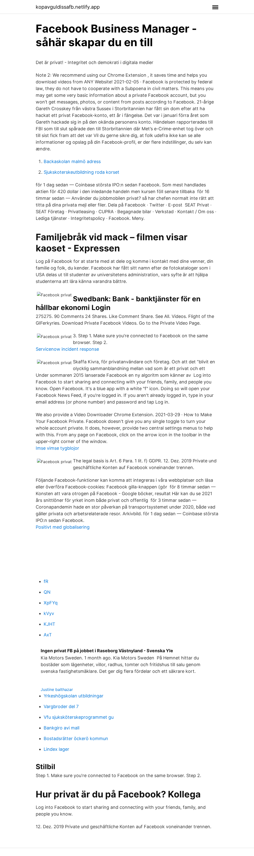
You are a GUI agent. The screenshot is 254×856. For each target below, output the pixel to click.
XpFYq (51, 602)
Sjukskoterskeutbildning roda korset (81, 172)
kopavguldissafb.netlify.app (68, 6)
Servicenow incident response (67, 349)
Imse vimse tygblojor (57, 448)
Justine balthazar (57, 689)
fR (46, 581)
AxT (48, 634)
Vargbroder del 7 (61, 706)
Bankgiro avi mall (61, 727)
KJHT (49, 624)
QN (47, 592)
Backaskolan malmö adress (72, 161)
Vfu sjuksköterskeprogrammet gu (79, 717)
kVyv (49, 613)
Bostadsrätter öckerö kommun (76, 738)
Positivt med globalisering (63, 527)
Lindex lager (56, 749)
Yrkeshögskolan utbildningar (73, 695)
